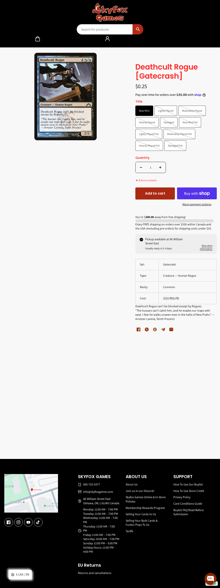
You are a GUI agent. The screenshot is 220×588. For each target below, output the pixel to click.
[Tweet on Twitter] (147, 329)
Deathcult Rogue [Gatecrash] (166, 71)
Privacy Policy (181, 497)
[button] (37, 38)
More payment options (196, 204)
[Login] (107, 38)
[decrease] (141, 167)
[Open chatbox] (211, 579)
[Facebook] (8, 522)
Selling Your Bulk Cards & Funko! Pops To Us (141, 523)
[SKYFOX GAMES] (110, 12)
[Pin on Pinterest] (155, 329)
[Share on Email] (171, 329)
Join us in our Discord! (140, 491)
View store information (206, 247)
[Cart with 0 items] (37, 38)
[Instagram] (18, 522)
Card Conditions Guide (187, 503)
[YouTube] (28, 522)
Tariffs (129, 531)
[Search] (138, 29)
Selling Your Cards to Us (141, 514)
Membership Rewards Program (145, 508)
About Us (132, 484)
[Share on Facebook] (138, 329)
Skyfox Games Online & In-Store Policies (146, 499)
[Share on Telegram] (163, 329)
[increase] (160, 167)
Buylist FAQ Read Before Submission (188, 512)
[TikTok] (38, 522)
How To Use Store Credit (188, 491)
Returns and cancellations (94, 573)
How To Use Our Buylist (188, 484)
